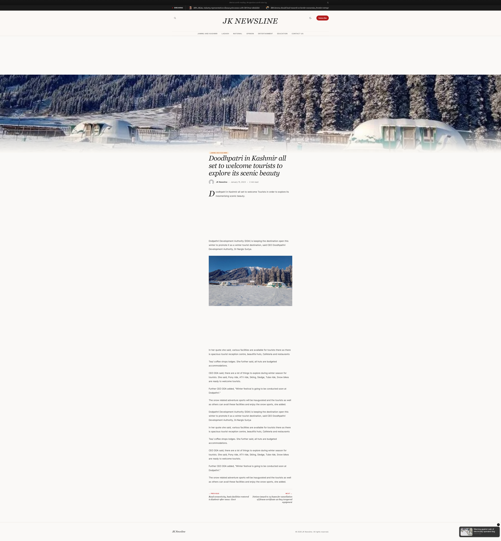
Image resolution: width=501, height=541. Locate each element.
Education (282, 34)
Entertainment (265, 34)
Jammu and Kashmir (207, 34)
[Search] (175, 18)
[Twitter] (328, 3)
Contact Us (297, 34)
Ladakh (225, 34)
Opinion (250, 34)
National (237, 34)
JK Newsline (250, 21)
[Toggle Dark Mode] (310, 18)
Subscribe (322, 18)
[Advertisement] (250, 55)
